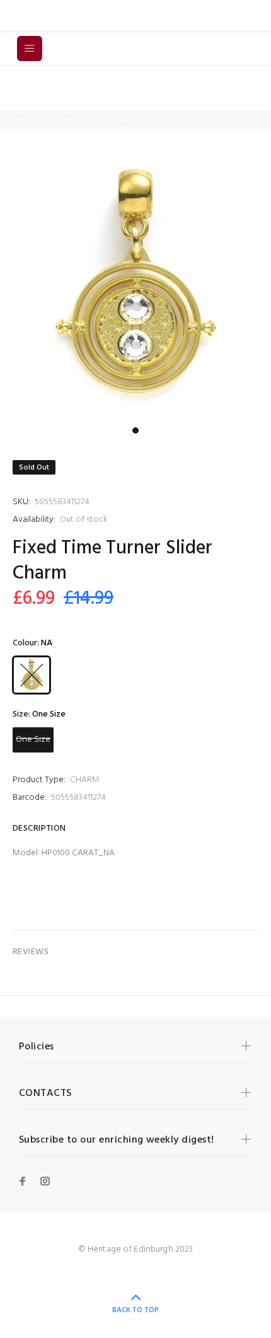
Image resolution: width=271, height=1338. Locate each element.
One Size (33, 739)
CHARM (85, 780)
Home (16, 119)
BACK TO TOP (135, 1310)
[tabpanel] (135, 285)
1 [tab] (135, 430)
